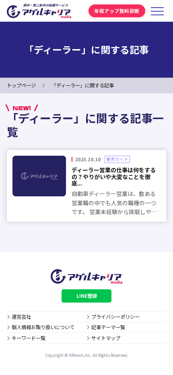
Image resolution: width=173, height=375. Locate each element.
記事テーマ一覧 (108, 327)
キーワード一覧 (28, 338)
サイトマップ (105, 338)
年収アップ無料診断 (116, 10)
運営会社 (21, 316)
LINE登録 (86, 295)
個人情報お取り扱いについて (43, 327)
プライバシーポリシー (115, 316)
